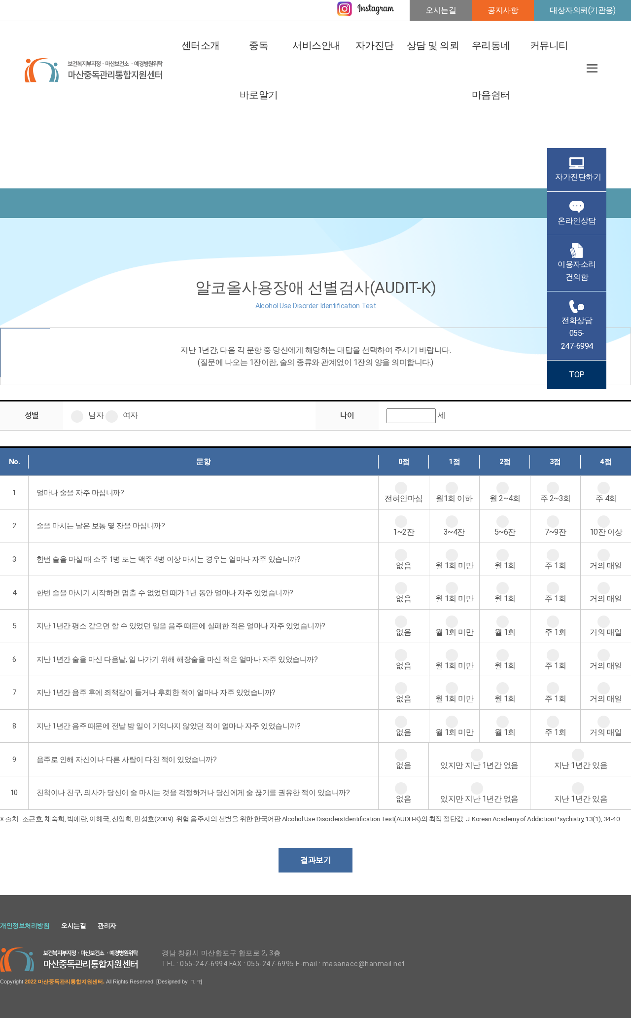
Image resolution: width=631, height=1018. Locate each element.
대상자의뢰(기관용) (582, 10)
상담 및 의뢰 (433, 45)
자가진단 (374, 45)
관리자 (107, 925)
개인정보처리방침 (24, 925)
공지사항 (503, 10)
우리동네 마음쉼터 (491, 70)
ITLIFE (195, 982)
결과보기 (315, 860)
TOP (577, 374)
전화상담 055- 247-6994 (577, 333)
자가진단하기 (578, 177)
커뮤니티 (549, 45)
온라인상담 (577, 220)
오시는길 (440, 10)
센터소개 (200, 45)
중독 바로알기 (258, 70)
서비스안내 (317, 45)
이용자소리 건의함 (577, 270)
